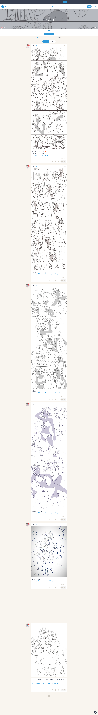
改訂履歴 (59, 1)
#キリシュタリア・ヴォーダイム (46, 274)
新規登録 (89, 6)
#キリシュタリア (41, 155)
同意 (65, 1)
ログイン (94, 6)
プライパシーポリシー (47, 1)
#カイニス (49, 155)
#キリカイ (34, 155)
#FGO (38, 581)
